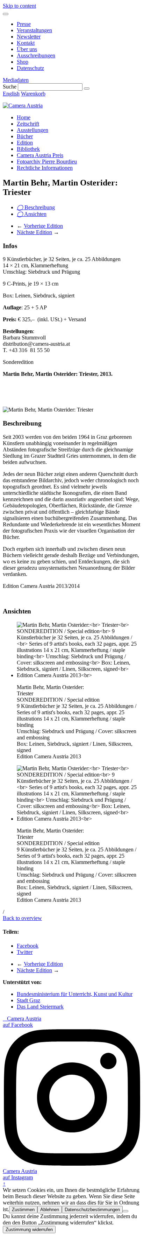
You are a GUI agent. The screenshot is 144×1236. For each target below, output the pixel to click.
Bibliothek (28, 149)
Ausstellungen (32, 130)
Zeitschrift (28, 124)
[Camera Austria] (23, 105)
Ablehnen (49, 1209)
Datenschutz (30, 68)
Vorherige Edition (43, 226)
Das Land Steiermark (40, 1007)
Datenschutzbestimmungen (92, 1209)
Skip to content (19, 6)
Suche (9, 87)
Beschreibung (36, 207)
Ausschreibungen (36, 55)
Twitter (25, 952)
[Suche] (86, 88)
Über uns (27, 49)
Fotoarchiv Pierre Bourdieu (47, 161)
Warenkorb (33, 94)
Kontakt (26, 43)
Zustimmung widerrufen (29, 1229)
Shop (22, 62)
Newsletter (29, 37)
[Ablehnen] (125, 1211)
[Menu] (5, 14)
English (11, 94)
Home (23, 117)
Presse (24, 24)
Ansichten (31, 214)
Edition (25, 143)
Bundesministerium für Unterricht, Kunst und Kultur (74, 994)
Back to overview (22, 918)
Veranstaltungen (34, 30)
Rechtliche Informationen (45, 168)
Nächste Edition (34, 232)
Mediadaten (16, 80)
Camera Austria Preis (40, 155)
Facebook (27, 946)
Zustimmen (23, 1209)
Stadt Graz (28, 1000)
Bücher (25, 136)
